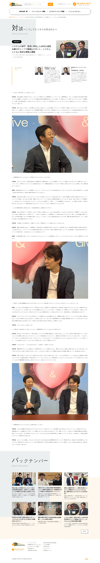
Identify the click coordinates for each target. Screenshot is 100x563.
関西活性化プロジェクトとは (64, 4)
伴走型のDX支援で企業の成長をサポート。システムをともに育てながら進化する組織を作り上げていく (24, 519)
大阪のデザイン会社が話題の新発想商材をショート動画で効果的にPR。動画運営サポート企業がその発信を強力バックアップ (50, 489)
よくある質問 (47, 544)
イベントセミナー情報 (38, 11)
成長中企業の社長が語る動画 (50, 542)
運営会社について (47, 550)
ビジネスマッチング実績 (56, 11)
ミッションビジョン (74, 11)
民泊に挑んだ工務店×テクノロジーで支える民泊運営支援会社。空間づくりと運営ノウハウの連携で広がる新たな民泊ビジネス (23, 489)
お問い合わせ (47, 546)
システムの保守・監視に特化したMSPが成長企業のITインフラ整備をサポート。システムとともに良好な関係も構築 (76, 519)
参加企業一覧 (23, 11)
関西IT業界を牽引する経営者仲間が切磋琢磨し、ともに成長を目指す (49, 518)
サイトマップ (47, 548)
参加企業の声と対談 (32, 550)
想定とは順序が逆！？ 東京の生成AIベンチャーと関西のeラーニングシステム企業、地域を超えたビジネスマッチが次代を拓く (75, 490)
